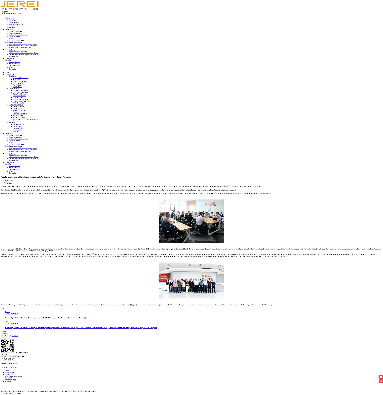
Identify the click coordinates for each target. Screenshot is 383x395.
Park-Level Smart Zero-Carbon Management (23, 46)
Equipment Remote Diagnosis (18, 35)
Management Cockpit (19, 96)
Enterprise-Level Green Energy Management (23, 44)
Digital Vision (17, 108)
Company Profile (14, 62)
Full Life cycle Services (16, 40)
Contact (15, 132)
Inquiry (5, 13)
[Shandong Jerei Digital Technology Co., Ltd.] (21, 10)
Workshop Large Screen (20, 90)
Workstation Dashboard (20, 92)
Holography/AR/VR (19, 115)
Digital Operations (14, 37)
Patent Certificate (14, 63)
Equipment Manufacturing (21, 78)
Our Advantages (14, 26)
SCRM (11, 38)
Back (3, 308)
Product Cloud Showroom (21, 99)
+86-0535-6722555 (14, 13)
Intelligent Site (13, 56)
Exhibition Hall (9, 19)
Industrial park (17, 87)
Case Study (12, 20)
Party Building (17, 85)
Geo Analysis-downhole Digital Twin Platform (23, 54)
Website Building (10, 58)
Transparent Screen (19, 112)
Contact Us (12, 69)
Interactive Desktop (19, 117)
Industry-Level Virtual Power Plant (20, 47)
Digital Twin (9, 29)
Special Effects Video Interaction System (25, 119)
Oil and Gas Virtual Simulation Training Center (23, 53)
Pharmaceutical (17, 79)
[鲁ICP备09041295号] (54, 391)
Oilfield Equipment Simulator (18, 51)
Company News (18, 130)
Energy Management (15, 33)
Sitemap (11, 393)
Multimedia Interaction (16, 24)
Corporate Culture (14, 65)
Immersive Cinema (19, 110)
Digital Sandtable (18, 106)
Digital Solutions (14, 22)
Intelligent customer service (16, 356)
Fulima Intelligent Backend (21, 101)
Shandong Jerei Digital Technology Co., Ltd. (15, 391)
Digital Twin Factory (15, 31)
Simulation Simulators (20, 114)
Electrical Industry (18, 83)
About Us (12, 28)
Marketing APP (18, 97)
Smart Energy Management (13, 42)
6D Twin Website (18, 103)
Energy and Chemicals (20, 81)
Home (7, 17)
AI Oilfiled (8, 49)
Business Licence (67, 391)
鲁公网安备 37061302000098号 (85, 391)
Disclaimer (4, 393)
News (10, 67)
